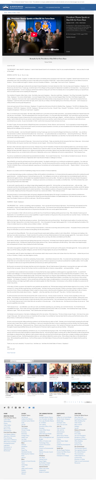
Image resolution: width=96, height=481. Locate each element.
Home (12, 7)
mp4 (74, 34)
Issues (40, 7)
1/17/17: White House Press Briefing (35, 375)
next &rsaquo (88, 402)
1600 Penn (66, 7)
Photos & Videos (12, 13)
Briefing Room (30, 7)
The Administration (52, 7)
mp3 (82, 34)
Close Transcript (11, 352)
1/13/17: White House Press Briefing (35, 394)
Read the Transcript (70, 37)
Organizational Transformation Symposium (80, 394)
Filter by (7, 361)
